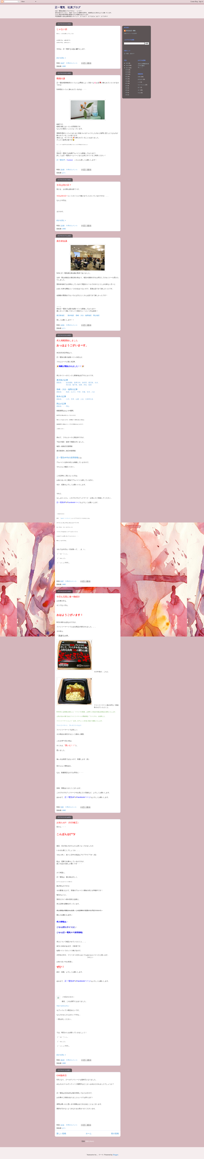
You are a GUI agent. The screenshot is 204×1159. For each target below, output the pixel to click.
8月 (126, 78)
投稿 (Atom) (90, 1141)
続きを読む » (61, 58)
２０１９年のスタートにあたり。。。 (143, 65)
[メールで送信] (82, 63)
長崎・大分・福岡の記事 (67, 389)
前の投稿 (115, 1133)
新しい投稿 (61, 1133)
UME (64, 66)
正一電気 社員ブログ (68, 7)
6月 (126, 83)
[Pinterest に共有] (90, 63)
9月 (126, 76)
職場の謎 (61, 78)
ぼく (139, 87)
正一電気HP (61, 160)
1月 (126, 94)
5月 (126, 85)
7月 (126, 81)
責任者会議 (62, 241)
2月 (126, 92)
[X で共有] (86, 63)
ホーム (88, 1133)
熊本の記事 (61, 396)
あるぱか (140, 79)
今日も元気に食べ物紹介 (68, 596)
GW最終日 (62, 1075)
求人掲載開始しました (67, 340)
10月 (126, 74)
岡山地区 (96, 315)
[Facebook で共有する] (88, 63)
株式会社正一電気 (130, 30)
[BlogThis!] (84, 63)
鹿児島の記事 (62, 380)
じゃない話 (62, 29)
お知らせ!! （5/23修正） (68, 822)
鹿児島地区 (60, 315)
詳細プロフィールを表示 (130, 33)
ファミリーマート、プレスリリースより (69, 725)
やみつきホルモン (63, 1006)
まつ (63, 173)
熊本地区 (71, 315)
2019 (127, 63)
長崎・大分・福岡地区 (84, 315)
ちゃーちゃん (141, 84)
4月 (126, 88)
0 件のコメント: (72, 63)
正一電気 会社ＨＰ (129, 53)
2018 (127, 65)
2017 (127, 67)
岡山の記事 (61, 404)
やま (139, 92)
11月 (126, 72)
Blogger (115, 1155)
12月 (126, 69)
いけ (139, 82)
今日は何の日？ (64, 185)
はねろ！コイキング (65, 518)
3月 (126, 90)
